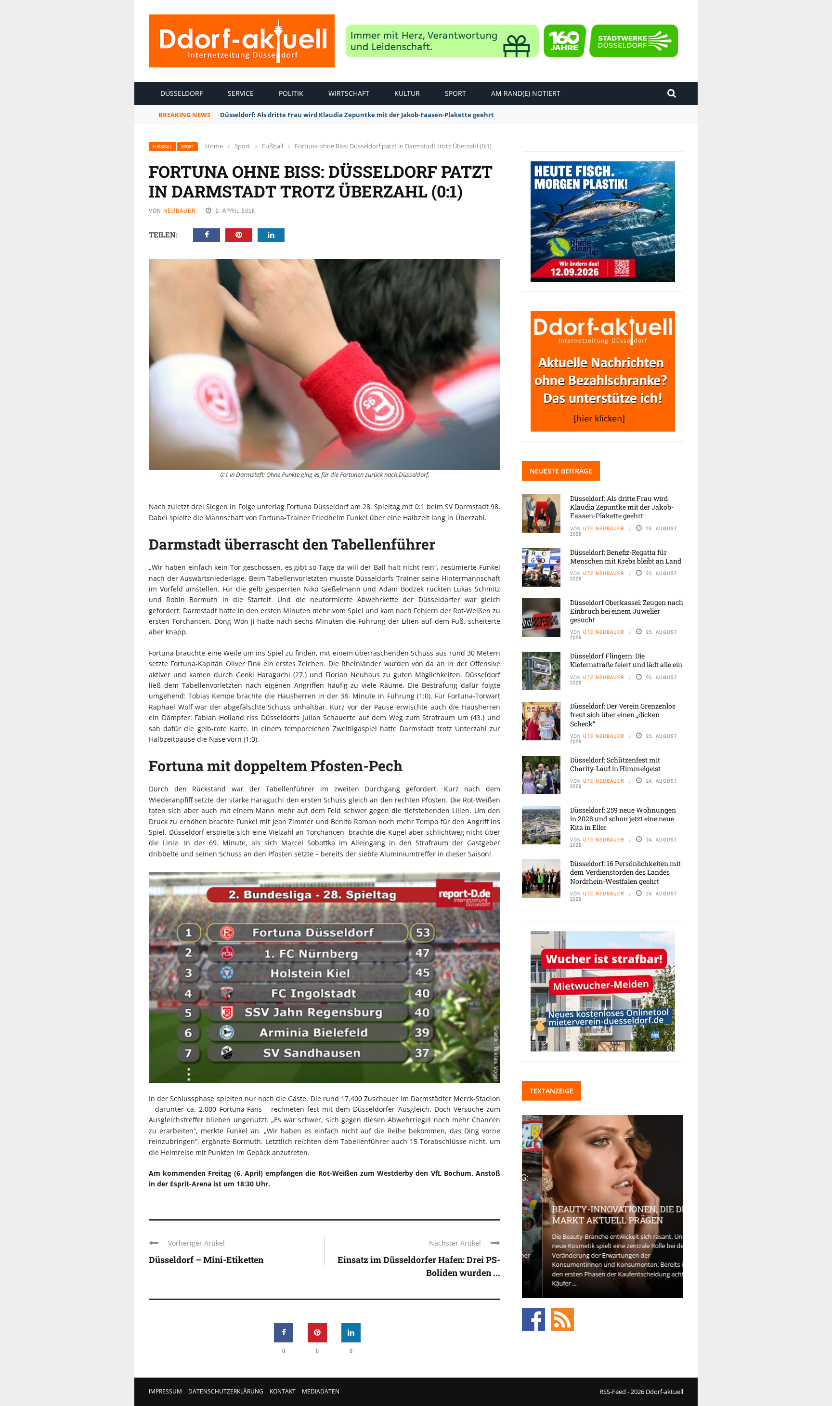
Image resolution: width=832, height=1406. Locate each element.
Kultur (407, 93)
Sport (455, 93)
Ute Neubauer (603, 528)
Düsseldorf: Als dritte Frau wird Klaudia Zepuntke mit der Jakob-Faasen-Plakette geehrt (622, 507)
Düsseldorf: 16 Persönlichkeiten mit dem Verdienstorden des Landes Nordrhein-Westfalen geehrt (625, 872)
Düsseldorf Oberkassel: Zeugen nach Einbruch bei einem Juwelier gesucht (626, 611)
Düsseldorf (181, 93)
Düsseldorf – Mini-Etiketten (206, 1259)
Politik (291, 93)
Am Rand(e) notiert (525, 93)
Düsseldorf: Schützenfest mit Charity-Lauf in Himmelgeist (615, 764)
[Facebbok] (533, 1318)
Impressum (165, 1391)
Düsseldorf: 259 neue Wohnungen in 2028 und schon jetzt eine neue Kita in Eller (623, 818)
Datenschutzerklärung (225, 1391)
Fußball (162, 147)
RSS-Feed (612, 1391)
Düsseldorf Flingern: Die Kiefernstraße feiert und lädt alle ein (626, 660)
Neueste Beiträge (561, 470)
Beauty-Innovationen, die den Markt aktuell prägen (602, 1214)
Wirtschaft (348, 93)
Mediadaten (320, 1391)
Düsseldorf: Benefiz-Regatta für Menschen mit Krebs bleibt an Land (625, 556)
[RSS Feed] (562, 1318)
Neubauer (179, 211)
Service (241, 93)
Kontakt (283, 1391)
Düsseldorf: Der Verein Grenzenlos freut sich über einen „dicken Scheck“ (623, 714)
